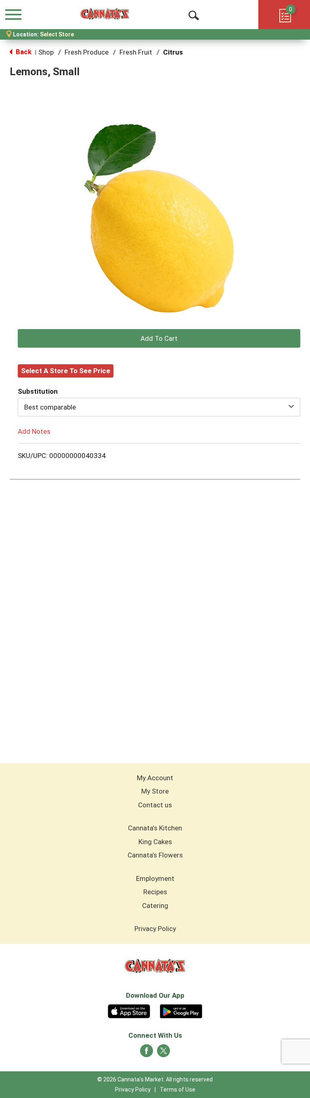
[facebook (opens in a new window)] (146, 1053)
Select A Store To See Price (65, 371)
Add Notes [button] (34, 431)
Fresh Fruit (135, 52)
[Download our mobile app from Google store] (181, 1010)
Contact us (155, 805)
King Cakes (155, 842)
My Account (155, 778)
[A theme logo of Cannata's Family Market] (104, 14)
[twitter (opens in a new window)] (163, 1053)
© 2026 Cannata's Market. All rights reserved (155, 1079)
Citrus (173, 52)
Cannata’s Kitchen (155, 828)
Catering (155, 906)
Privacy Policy (155, 929)
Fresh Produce (87, 52)
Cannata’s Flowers (155, 855)
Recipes (155, 892)
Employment (155, 878)
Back (22, 52)
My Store (155, 791)
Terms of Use (177, 1089)
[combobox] (159, 407)
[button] (159, 338)
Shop (46, 52)
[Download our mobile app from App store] (129, 1010)
